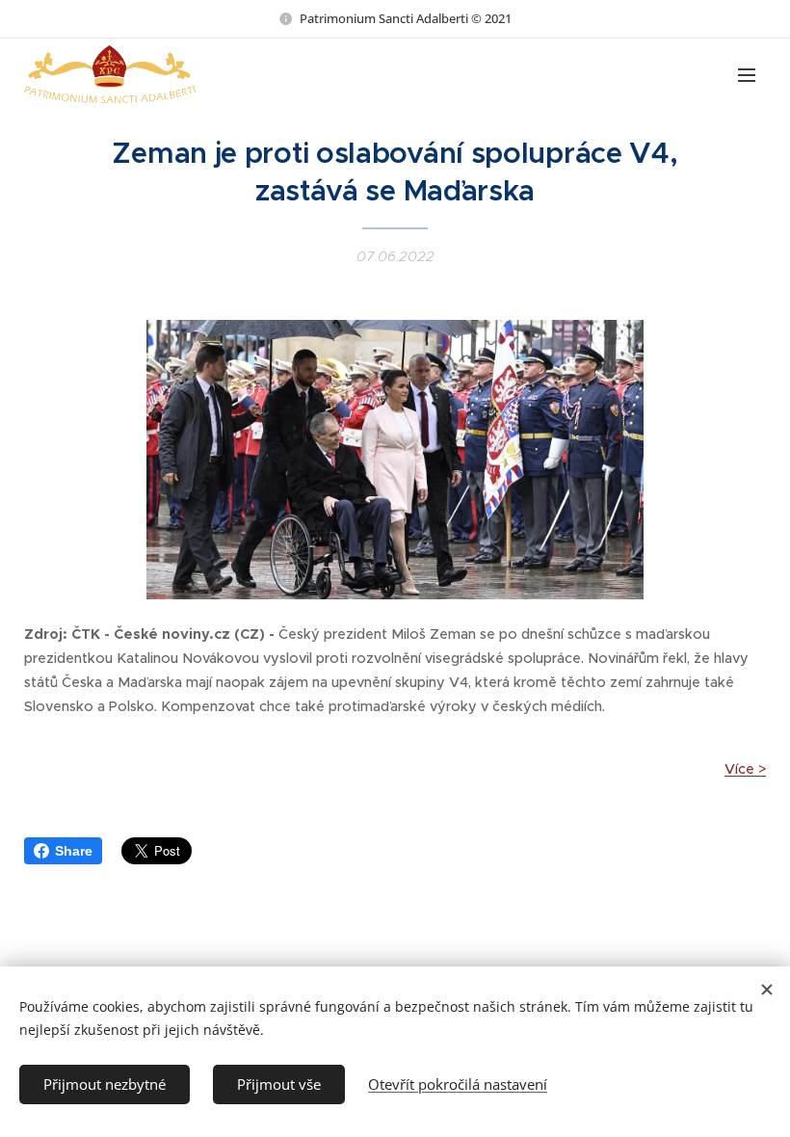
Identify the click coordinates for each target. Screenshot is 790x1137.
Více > (745, 769)
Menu (746, 74)
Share (73, 851)
